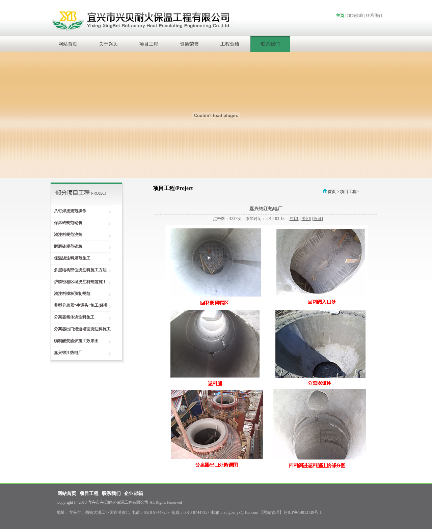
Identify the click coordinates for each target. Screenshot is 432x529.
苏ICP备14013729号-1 (303, 512)
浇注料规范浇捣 (66, 234)
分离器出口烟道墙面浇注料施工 (80, 329)
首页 (332, 191)
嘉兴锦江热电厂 (66, 352)
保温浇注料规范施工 (70, 258)
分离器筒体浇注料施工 (72, 317)
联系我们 (374, 15)
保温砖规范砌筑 (66, 222)
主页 (340, 15)
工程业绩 (229, 44)
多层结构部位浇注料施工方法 (78, 270)
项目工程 (148, 44)
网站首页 (67, 44)
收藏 (318, 218)
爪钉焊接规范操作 (68, 210)
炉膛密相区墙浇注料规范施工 (78, 281)
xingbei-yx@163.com (240, 512)
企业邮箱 (133, 493)
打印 (294, 218)
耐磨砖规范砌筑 (66, 246)
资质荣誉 (189, 44)
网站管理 (271, 512)
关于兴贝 (108, 44)
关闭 (306, 218)
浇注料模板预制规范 (70, 293)
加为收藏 (355, 15)
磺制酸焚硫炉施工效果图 (74, 340)
